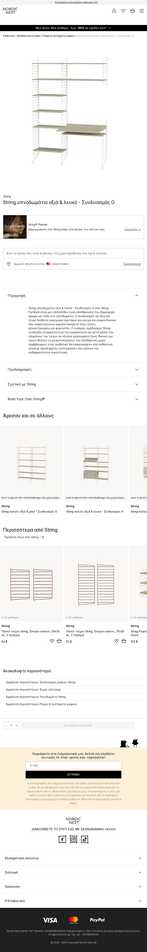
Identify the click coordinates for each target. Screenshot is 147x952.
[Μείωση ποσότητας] (5, 725)
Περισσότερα (132, 264)
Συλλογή (11, 872)
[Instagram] (73, 839)
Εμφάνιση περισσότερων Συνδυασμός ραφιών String (40, 682)
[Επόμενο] (140, 115)
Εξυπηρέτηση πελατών (22, 858)
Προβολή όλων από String (21, 537)
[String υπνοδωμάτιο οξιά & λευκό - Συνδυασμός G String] (73, 114)
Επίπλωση (8, 35)
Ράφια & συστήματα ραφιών (59, 35)
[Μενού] (141, 10)
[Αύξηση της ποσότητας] (16, 725)
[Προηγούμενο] (7, 115)
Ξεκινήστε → (132, 229)
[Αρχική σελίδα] (10, 11)
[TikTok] (84, 839)
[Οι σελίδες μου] (114, 10)
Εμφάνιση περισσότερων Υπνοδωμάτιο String (36, 696)
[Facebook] (62, 839)
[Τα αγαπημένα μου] (123, 10)
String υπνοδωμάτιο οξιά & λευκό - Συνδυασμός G (106, 35)
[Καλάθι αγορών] (132, 10)
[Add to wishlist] (52, 641)
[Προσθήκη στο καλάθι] (59, 641)
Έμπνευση (12, 886)
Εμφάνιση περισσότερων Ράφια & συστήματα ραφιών (41, 704)
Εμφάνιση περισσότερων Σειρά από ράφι (33, 689)
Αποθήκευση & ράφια (28, 35)
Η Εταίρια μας (15, 901)
